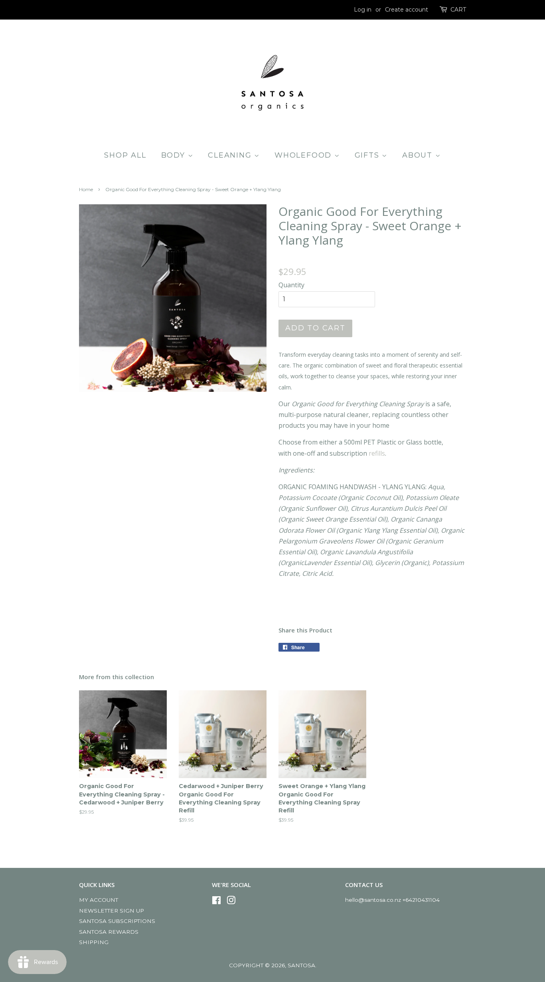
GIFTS (368, 155)
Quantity (291, 285)
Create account (406, 9)
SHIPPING (94, 942)
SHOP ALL (125, 155)
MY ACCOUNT (98, 900)
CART (458, 9)
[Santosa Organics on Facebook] (216, 902)
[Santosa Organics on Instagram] (231, 902)
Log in (362, 9)
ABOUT (418, 155)
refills (377, 453)
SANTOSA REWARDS (108, 932)
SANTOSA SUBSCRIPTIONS (117, 921)
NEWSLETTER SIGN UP (111, 910)
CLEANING (231, 155)
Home (86, 189)
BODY (174, 155)
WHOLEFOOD (304, 155)
